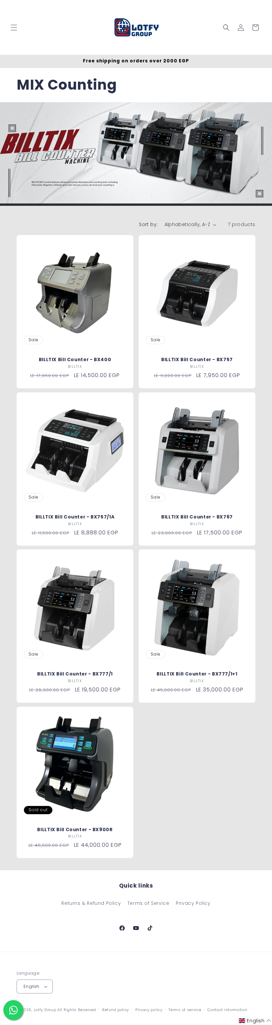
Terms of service (185, 1009)
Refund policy (115, 1009)
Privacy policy (149, 1009)
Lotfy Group (45, 1009)
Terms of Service (148, 903)
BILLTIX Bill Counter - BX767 (197, 517)
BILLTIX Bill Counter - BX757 (197, 360)
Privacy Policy (193, 903)
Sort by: (148, 224)
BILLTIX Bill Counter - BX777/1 (75, 674)
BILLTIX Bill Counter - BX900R (74, 829)
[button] (14, 27)
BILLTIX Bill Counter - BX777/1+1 (197, 674)
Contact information (227, 1009)
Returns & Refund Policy (91, 903)
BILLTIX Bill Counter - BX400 (75, 360)
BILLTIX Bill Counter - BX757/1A (75, 517)
